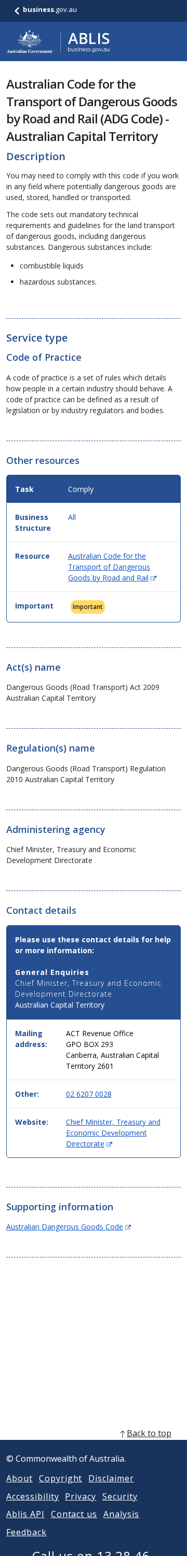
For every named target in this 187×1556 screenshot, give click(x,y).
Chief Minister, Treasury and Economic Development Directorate (113, 1133)
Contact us (74, 1514)
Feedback (26, 1532)
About (19, 1478)
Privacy (80, 1496)
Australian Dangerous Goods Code (68, 1227)
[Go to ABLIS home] (58, 41)
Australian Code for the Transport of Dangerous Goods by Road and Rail (112, 567)
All (72, 517)
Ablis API (25, 1514)
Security (120, 1496)
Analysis (121, 1514)
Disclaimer (111, 1478)
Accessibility (32, 1496)
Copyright (61, 1478)
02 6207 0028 (89, 1094)
